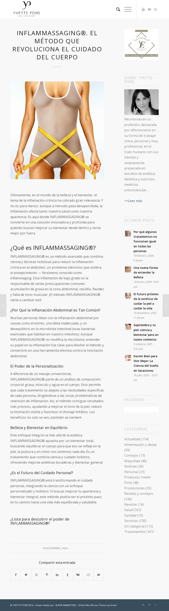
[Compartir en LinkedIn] (57, 574)
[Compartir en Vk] (78, 574)
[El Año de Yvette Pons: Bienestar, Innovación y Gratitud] (166, 305)
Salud (128, 510)
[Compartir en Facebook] (16, 574)
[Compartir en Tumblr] (67, 574)
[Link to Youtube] (143, 9)
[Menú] (125, 9)
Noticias (130, 466)
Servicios (131, 520)
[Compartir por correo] (99, 574)
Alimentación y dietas (140, 444)
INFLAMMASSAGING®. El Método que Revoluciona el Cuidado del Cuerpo (57, 45)
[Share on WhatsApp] (36, 574)
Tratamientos (135, 531)
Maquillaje (132, 461)
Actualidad (132, 439)
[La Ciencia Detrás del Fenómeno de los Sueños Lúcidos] (3, 305)
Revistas (130, 504)
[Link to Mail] (149, 9)
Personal (131, 472)
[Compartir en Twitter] (26, 574)
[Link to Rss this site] (156, 9)
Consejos (131, 455)
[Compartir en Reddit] (88, 574)
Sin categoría (134, 526)
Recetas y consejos (138, 493)
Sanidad (130, 515)
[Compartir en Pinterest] (47, 574)
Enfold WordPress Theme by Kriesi (97, 605)
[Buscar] (116, 9)
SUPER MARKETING (65, 605)
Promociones (134, 488)
